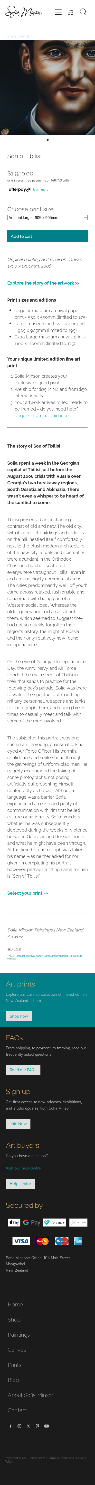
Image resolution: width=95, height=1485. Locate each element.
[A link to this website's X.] (28, 1426)
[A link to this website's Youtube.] (46, 1426)
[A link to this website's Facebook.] (10, 1426)
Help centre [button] (20, 1184)
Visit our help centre (23, 1167)
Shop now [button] (19, 1016)
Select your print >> (27, 893)
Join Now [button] (18, 1124)
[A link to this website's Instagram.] (19, 1426)
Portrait (26, 36)
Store (11, 36)
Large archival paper (56, 955)
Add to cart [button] (21, 236)
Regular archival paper (29, 955)
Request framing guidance (42, 415)
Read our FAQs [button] (23, 1070)
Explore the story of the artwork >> (43, 282)
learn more (40, 189)
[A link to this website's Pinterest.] (37, 1426)
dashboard (38, 1458)
